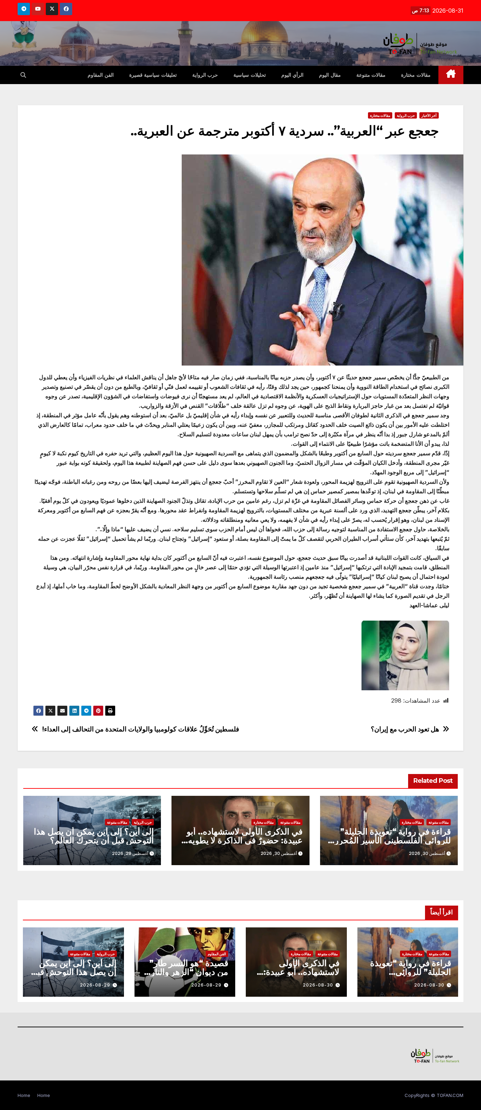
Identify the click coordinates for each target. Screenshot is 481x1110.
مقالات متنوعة (371, 75)
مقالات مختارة (416, 75)
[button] (23, 74)
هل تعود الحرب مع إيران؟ (405, 729)
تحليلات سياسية (249, 75)
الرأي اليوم (292, 75)
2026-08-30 (429, 985)
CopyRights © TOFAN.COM (434, 1095)
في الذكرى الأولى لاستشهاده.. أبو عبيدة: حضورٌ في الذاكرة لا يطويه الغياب (244, 840)
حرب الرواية (205, 75)
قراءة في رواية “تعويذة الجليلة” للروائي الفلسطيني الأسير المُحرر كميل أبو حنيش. (393, 840)
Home (43, 1095)
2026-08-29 (206, 985)
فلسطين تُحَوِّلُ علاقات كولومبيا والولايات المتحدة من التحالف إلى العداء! (140, 729)
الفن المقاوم (101, 75)
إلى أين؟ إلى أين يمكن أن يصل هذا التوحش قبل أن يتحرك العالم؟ (94, 835)
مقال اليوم (330, 75)
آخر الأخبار (429, 115)
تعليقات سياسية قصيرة (153, 75)
